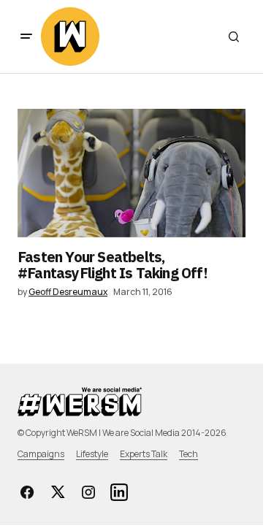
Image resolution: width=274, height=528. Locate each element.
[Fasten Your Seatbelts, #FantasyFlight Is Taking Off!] (132, 173)
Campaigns (41, 454)
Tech (188, 454)
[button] (26, 36)
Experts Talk (143, 454)
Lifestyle (92, 454)
